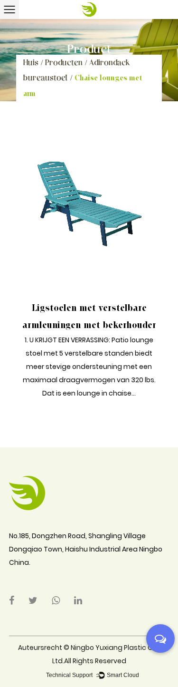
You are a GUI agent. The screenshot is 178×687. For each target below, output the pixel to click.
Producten (64, 62)
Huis (30, 62)
